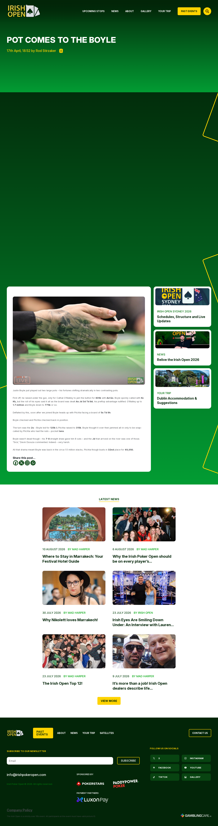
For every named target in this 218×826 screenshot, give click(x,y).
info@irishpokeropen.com (26, 775)
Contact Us (200, 733)
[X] (21, 462)
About (61, 733)
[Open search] (207, 11)
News (74, 733)
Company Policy (19, 810)
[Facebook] (15, 462)
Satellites (107, 733)
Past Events (42, 733)
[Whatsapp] (33, 462)
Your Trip (88, 733)
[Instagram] (27, 462)
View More (109, 701)
